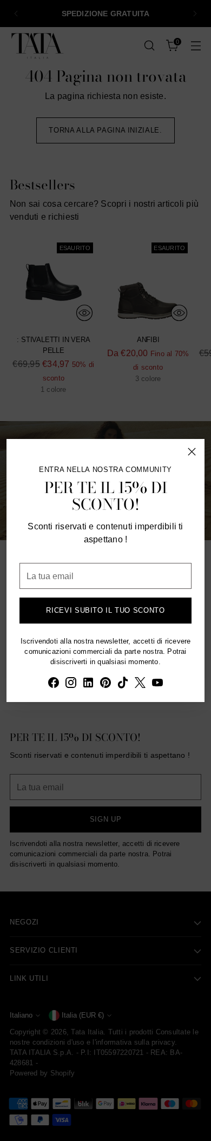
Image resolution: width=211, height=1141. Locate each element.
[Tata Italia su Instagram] (70, 684)
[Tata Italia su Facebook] (53, 684)
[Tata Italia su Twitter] (140, 684)
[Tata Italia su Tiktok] (122, 684)
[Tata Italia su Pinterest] (105, 684)
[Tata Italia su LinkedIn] (88, 684)
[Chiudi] (191, 451)
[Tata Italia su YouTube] (157, 684)
